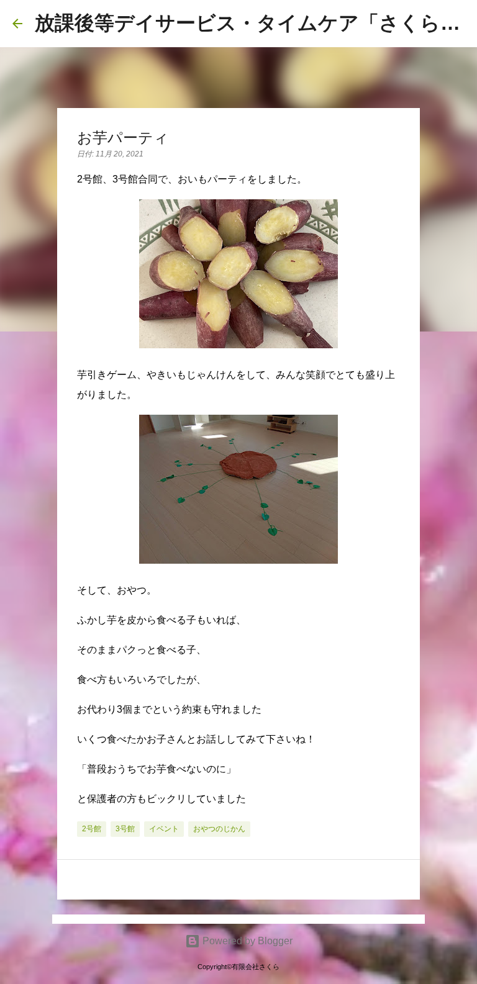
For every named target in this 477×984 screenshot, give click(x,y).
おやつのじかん (219, 828)
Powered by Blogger (246, 941)
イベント (164, 828)
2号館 (91, 828)
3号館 (125, 828)
